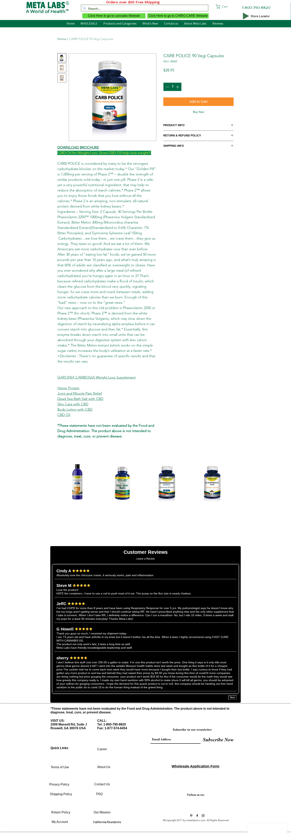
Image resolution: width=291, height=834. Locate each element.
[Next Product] (240, 483)
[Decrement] (167, 87)
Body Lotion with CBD (74, 409)
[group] (145, 496)
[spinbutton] (172, 87)
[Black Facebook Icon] (197, 815)
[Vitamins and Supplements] (191, 815)
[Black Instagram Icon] (203, 815)
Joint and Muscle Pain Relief (79, 393)
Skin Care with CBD (72, 404)
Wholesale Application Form (195, 766)
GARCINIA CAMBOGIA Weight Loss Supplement (96, 377)
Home (61, 39)
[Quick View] (77, 483)
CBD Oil (63, 415)
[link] (229, 6)
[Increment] (178, 87)
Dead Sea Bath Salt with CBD (80, 399)
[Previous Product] (50, 483)
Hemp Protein (68, 388)
